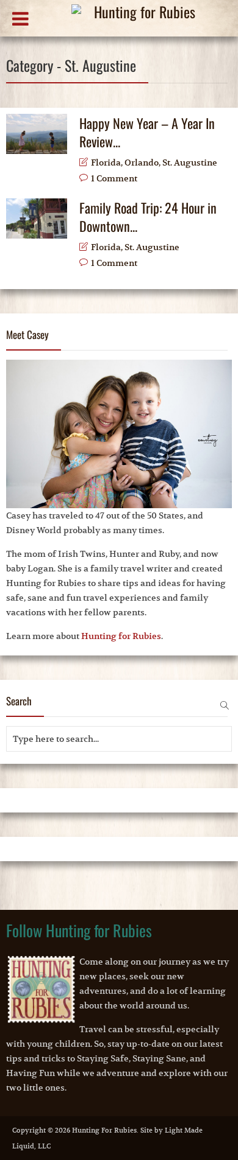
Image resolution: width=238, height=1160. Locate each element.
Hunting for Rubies (121, 636)
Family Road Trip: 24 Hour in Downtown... (148, 217)
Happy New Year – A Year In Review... (147, 132)
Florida (106, 162)
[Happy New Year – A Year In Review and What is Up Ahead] (36, 134)
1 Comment (114, 178)
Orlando (141, 162)
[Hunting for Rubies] (129, 20)
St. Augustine (189, 162)
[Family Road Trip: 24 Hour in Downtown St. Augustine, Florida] (36, 218)
